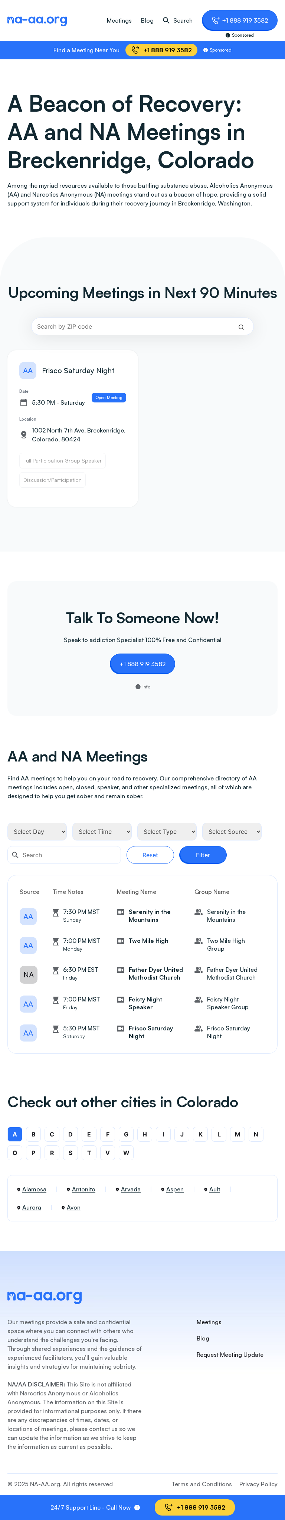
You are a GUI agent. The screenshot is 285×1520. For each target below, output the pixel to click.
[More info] (137, 1507)
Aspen (175, 1189)
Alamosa (34, 1189)
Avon (74, 1207)
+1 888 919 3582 (245, 20)
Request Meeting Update (230, 1354)
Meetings (119, 20)
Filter (203, 855)
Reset (150, 855)
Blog (147, 20)
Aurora (31, 1207)
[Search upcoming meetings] (241, 326)
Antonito (83, 1189)
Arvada (131, 1189)
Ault (214, 1189)
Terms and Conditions (202, 1484)
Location (27, 419)
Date (24, 391)
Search (183, 20)
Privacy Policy (258, 1484)
